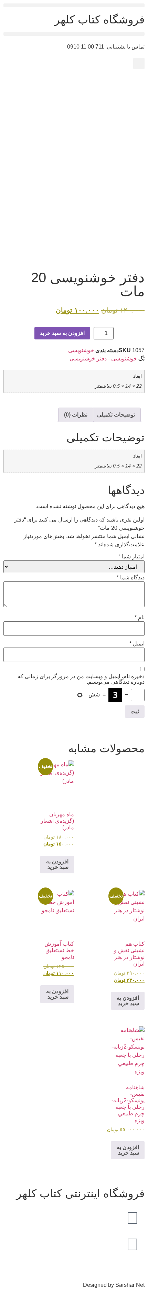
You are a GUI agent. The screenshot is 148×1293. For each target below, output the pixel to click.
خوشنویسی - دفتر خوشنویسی (103, 358)
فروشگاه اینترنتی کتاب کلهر (80, 1193)
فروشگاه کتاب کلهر (99, 19)
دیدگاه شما (131, 577)
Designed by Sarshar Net (114, 1285)
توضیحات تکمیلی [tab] (116, 415)
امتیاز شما (131, 556)
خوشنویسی (81, 350)
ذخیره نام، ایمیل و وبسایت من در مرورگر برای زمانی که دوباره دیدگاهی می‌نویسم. (81, 679)
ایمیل (137, 643)
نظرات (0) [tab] (75, 415)
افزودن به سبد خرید (62, 333)
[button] (74, 5)
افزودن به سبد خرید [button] (57, 864)
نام (140, 617)
